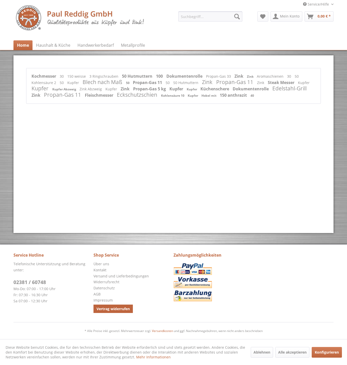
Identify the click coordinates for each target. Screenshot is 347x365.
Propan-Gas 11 (148, 82)
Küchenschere (215, 89)
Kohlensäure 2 (44, 82)
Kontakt (99, 270)
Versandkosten (162, 331)
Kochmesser (44, 76)
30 (62, 76)
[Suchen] (237, 16)
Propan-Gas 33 (219, 76)
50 (297, 76)
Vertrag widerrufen (113, 308)
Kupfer (73, 82)
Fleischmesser (99, 95)
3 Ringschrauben (104, 76)
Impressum (103, 300)
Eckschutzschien (138, 94)
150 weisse (77, 76)
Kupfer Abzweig (64, 89)
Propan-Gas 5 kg (150, 89)
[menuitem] (210, 16)
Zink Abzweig (91, 89)
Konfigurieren (327, 352)
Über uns (101, 263)
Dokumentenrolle (184, 76)
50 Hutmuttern (137, 76)
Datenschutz (104, 288)
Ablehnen (262, 352)
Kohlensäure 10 (173, 95)
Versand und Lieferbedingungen (121, 276)
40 (252, 95)
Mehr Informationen (153, 357)
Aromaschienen (271, 76)
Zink (239, 76)
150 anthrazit (234, 95)
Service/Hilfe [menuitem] (318, 4)
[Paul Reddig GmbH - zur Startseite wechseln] (80, 21)
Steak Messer (281, 82)
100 (160, 76)
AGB (97, 294)
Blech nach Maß (103, 82)
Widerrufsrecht (106, 281)
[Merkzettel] (262, 16)
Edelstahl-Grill (289, 88)
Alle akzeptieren (292, 352)
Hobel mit (209, 95)
